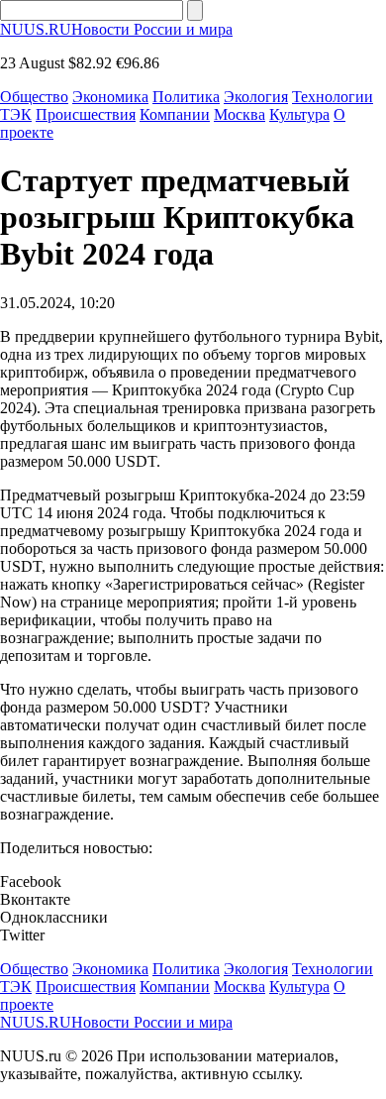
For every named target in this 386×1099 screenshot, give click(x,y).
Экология (256, 96)
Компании (175, 114)
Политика (186, 96)
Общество (34, 96)
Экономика (110, 96)
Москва (239, 114)
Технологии (332, 96)
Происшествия (86, 114)
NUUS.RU (116, 29)
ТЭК (16, 114)
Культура (299, 114)
